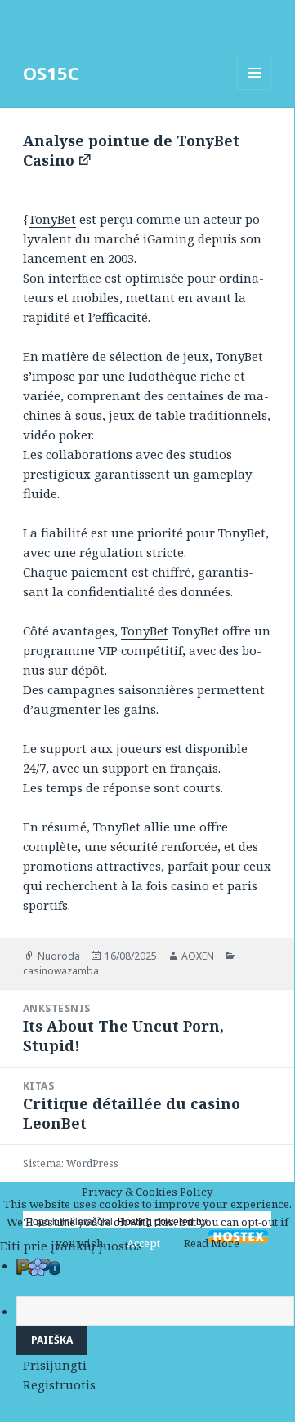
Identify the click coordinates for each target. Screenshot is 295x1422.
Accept (143, 1243)
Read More (211, 1243)
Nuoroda (59, 956)
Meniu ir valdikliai (254, 89)
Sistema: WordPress (70, 1163)
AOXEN (197, 956)
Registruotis (59, 1384)
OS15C (51, 72)
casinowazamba (61, 971)
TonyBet (52, 219)
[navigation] (147, 1324)
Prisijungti (55, 1365)
